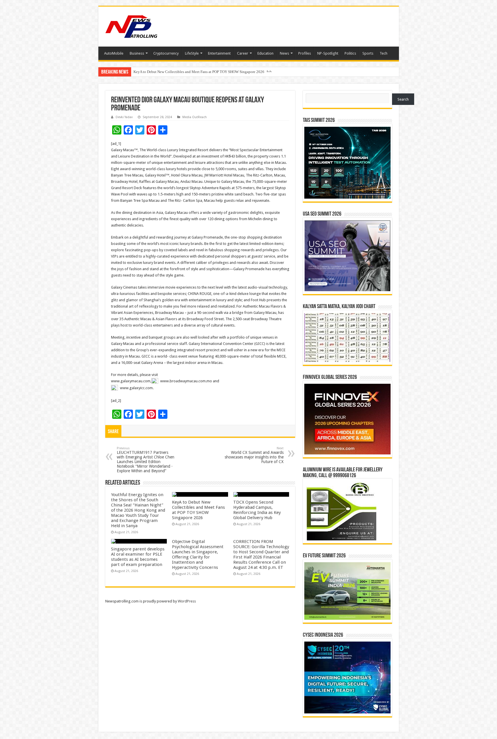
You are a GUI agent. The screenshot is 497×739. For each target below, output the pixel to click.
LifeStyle (192, 53)
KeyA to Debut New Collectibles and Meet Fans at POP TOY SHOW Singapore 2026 (198, 510)
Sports (367, 53)
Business (137, 53)
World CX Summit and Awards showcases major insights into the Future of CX (254, 455)
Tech (383, 53)
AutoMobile (113, 53)
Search (403, 99)
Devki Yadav (124, 117)
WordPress (187, 601)
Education (265, 53)
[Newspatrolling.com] (131, 25)
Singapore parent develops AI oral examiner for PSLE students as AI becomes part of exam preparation (138, 556)
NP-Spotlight (327, 53)
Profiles (304, 53)
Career (242, 53)
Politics (350, 53)
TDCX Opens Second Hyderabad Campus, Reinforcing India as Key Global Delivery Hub (202, 72)
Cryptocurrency (166, 53)
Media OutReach (194, 117)
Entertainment (219, 53)
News (284, 53)
